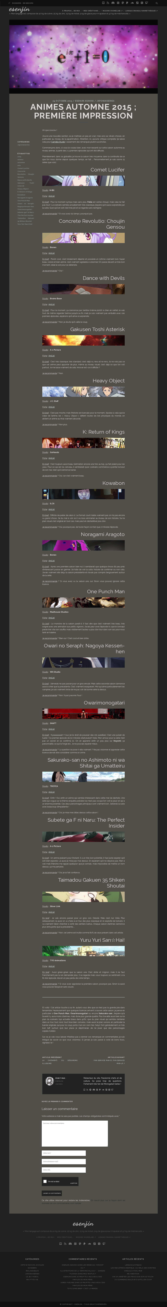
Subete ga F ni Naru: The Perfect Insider (25, 213)
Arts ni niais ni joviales (32, 1265)
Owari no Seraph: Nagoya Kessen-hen (25, 205)
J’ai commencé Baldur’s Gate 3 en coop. (133, 1280)
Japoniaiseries (105, 101)
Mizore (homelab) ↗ (113, 11)
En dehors (28, 3)
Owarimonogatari (24, 209)
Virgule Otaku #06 (133, 1271)
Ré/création (133, 1274)
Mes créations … (92, 11)
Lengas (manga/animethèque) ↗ (141, 11)
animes (20, 159)
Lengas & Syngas (133, 1265)
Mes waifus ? (89, 1274)
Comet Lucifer (23, 168)
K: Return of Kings (24, 192)
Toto (69, 1288)
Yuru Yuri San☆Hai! (24, 224)
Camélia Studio (58, 142)
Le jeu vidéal (32, 1277)
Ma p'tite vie (32, 1280)
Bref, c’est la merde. (88, 1288)
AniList (52, 196)
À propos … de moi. (71, 11)
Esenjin (19, 8)
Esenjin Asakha (84, 101)
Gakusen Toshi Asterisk (25, 184)
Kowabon (21, 195)
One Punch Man (23, 201)
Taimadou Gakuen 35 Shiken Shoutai (25, 219)
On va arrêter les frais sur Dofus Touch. (133, 1277)
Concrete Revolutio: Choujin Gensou (25, 174)
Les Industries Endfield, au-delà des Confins (133, 1268)
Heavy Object (23, 189)
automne (21, 162)
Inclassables (32, 1271)
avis (19, 165)
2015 (19, 157)
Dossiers (16, 3)
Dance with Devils (24, 180)
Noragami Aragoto (25, 198)
